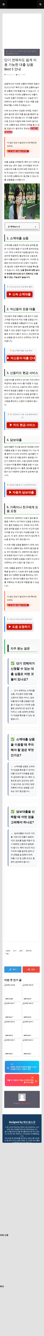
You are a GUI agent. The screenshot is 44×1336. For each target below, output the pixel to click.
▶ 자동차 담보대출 (21, 492)
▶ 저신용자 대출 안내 (21, 358)
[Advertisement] (22, 30)
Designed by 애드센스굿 (22, 1122)
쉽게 (21, 951)
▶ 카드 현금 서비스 (22, 425)
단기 (14, 951)
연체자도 (29, 951)
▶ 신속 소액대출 (20, 294)
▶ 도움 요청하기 (19, 626)
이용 (7, 954)
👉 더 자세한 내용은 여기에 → (18, 151)
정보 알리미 (10, 75)
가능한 (11, 51)
